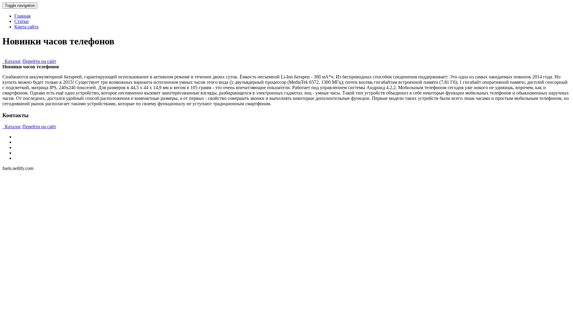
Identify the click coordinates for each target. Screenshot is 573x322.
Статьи (21, 21)
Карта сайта (26, 26)
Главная (22, 15)
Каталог (11, 61)
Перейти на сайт (39, 61)
